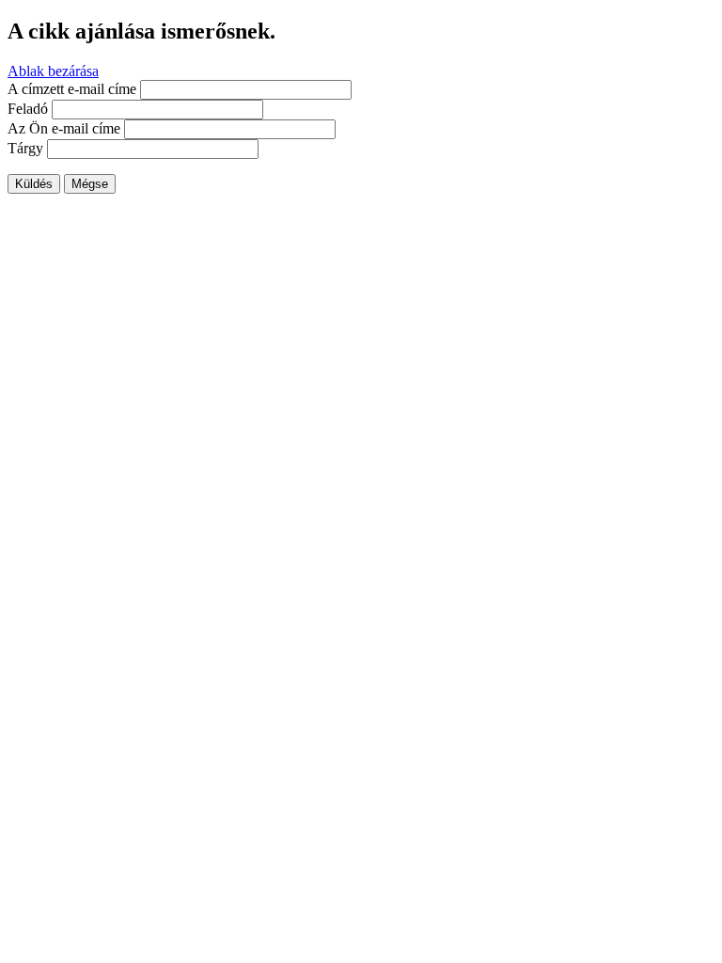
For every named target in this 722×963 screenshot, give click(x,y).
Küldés (34, 184)
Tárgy (25, 148)
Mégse (89, 184)
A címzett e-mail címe (72, 89)
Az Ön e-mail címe (64, 128)
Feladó (28, 109)
